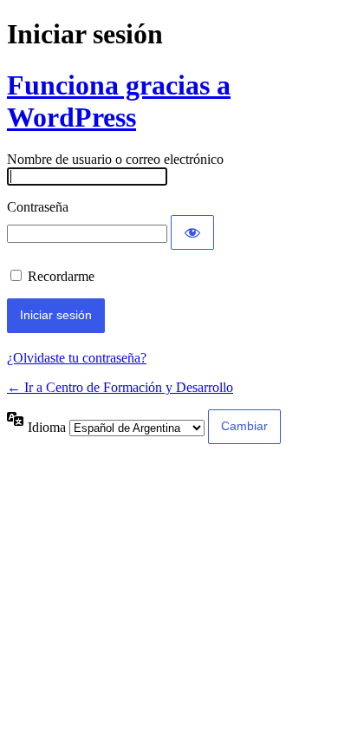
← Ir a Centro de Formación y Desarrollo (120, 387)
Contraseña (37, 206)
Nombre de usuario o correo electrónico (115, 159)
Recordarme (61, 276)
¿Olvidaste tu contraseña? (76, 357)
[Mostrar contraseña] (192, 232)
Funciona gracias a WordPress (119, 101)
